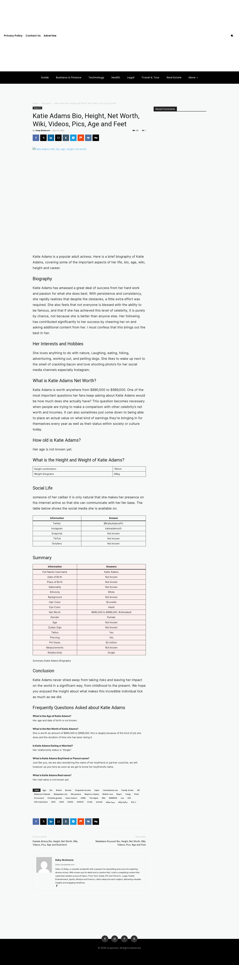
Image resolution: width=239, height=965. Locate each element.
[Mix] (81, 138)
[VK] (88, 138)
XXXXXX (80, 802)
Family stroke (127, 790)
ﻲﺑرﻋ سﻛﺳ (110, 802)
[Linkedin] (51, 138)
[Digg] (96, 138)
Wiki (103, 798)
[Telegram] (73, 138)
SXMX (83, 798)
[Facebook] (36, 138)
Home (35, 103)
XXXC (53, 802)
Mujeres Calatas (92, 794)
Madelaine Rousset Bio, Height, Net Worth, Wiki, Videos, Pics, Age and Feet (121, 843)
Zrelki (89, 802)
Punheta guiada (55, 798)
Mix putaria (76, 794)
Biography (46, 103)
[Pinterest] (124, 938)
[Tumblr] (66, 138)
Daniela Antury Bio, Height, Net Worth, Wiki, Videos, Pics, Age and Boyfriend (55, 843)
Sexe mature (71, 798)
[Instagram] (114, 938)
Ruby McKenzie (43, 130)
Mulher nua (108, 794)
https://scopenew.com (64, 864)
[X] (43, 138)
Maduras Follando (42, 794)
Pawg (128, 794)
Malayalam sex (60, 794)
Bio (51, 790)
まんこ (133, 802)
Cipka (96, 790)
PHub (136, 794)
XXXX (61, 802)
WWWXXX (113, 798)
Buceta (68, 790)
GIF (138, 790)
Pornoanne (39, 798)
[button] (232, 36)
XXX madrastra (41, 802)
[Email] (58, 138)
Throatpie (93, 798)
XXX (129, 798)
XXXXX (70, 802)
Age (44, 790)
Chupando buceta (83, 790)
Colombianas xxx (110, 790)
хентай (99, 802)
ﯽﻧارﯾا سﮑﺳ (122, 802)
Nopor (119, 794)
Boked (59, 790)
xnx (122, 798)
